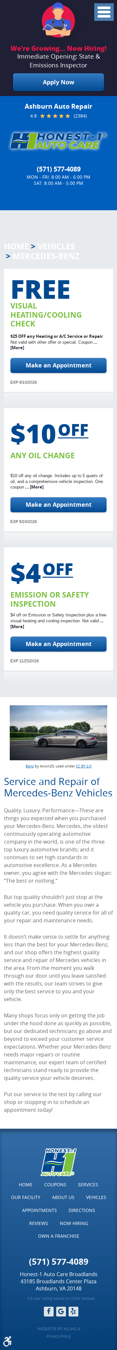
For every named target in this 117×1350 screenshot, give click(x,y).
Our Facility (25, 1197)
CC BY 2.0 (83, 766)
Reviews (38, 1223)
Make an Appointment (59, 365)
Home (16, 246)
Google (61, 1311)
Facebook (49, 1311)
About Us (63, 1197)
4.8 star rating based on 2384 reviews (61, 1298)
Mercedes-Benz (46, 256)
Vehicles (56, 246)
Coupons (55, 1184)
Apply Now (58, 82)
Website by (59, 1328)
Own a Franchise (58, 1236)
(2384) (80, 116)
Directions (82, 1210)
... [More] (34, 487)
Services (88, 1184)
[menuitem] (25, 1184)
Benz (30, 766)
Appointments (39, 1210)
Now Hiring (74, 1223)
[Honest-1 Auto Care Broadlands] (58, 141)
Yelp (73, 1311)
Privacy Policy (58, 1336)
